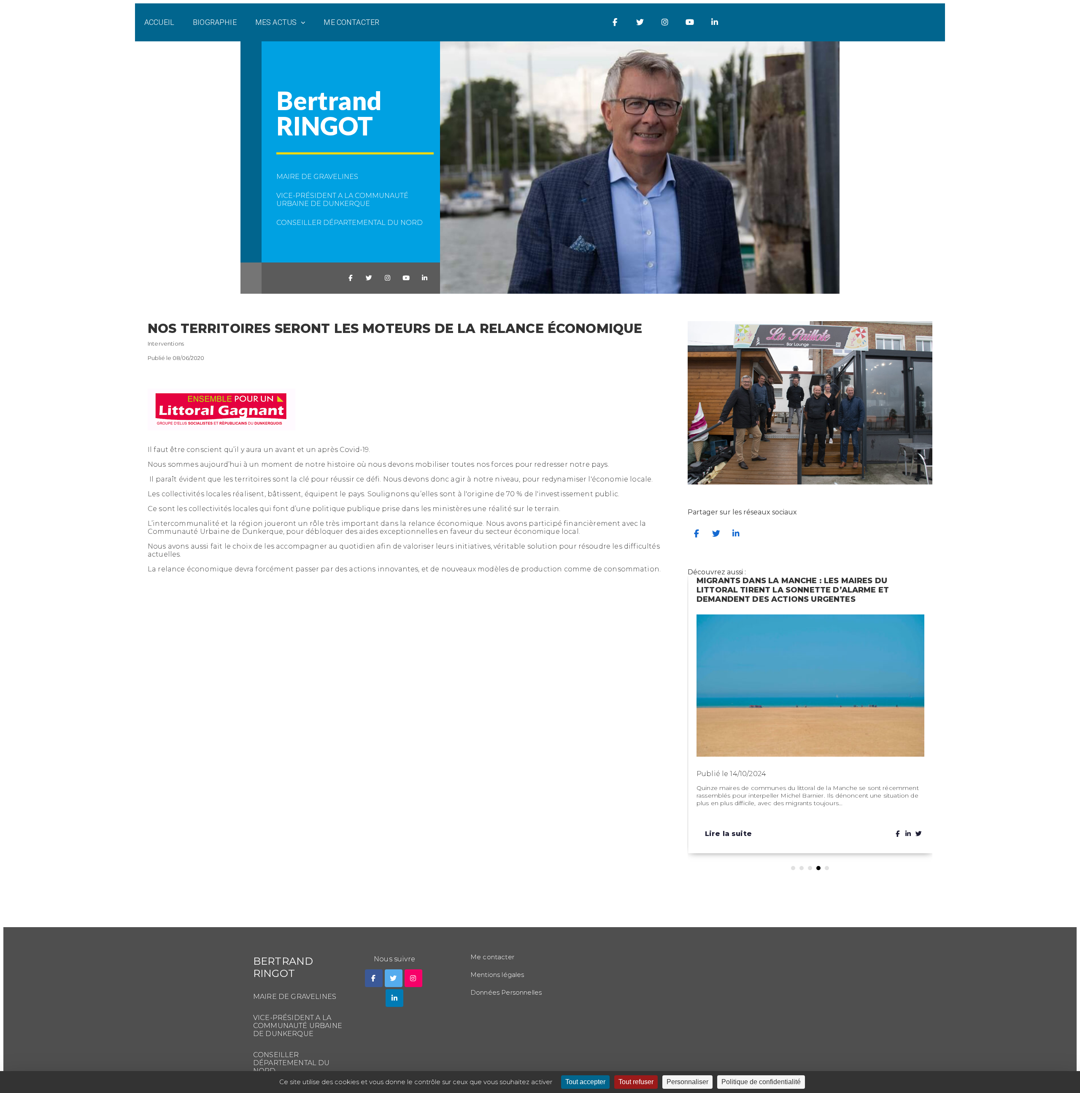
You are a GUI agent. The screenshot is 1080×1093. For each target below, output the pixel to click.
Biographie (215, 22)
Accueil (159, 22)
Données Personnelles (506, 992)
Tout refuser (635, 1081)
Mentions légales (497, 975)
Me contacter (351, 22)
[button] (793, 868)
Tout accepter (585, 1081)
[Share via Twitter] (716, 533)
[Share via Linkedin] (736, 533)
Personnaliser (687, 1081)
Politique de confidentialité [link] (761, 1081)
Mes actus (276, 22)
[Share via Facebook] (696, 533)
